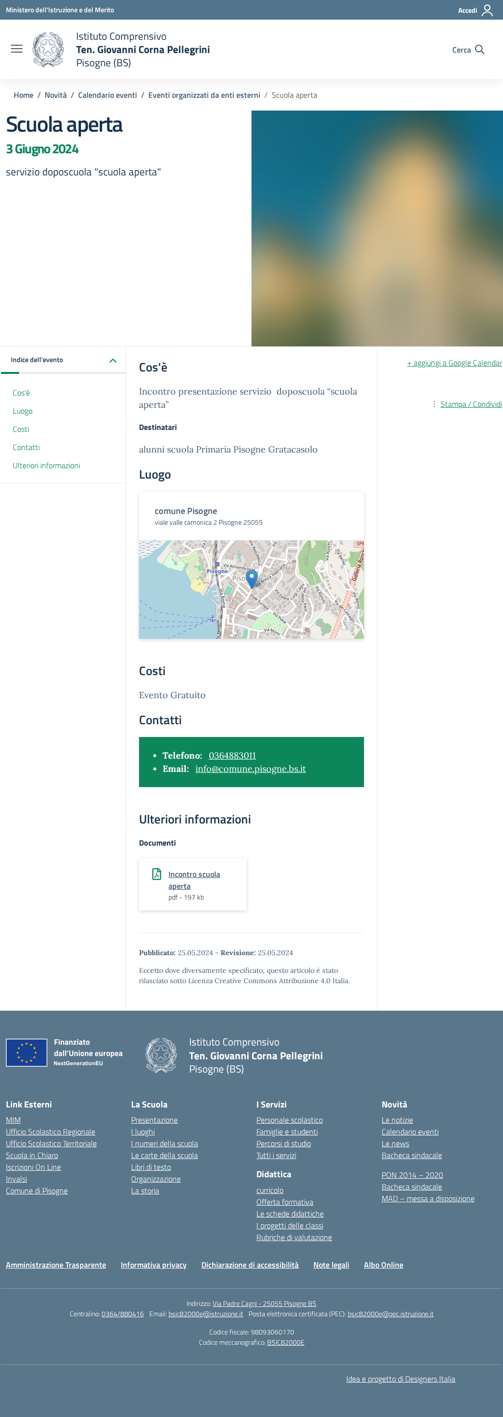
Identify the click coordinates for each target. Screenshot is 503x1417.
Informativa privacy (154, 1265)
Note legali (331, 1265)
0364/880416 (123, 1313)
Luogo (22, 411)
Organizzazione (156, 1179)
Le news (395, 1143)
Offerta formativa (284, 1202)
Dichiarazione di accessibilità (250, 1265)
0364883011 (232, 755)
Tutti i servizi (276, 1155)
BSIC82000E (286, 1342)
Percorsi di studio (283, 1143)
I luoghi (143, 1131)
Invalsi (16, 1179)
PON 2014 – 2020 (412, 1175)
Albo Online (383, 1265)
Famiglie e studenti (287, 1131)
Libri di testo (151, 1167)
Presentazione (154, 1120)
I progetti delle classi (289, 1225)
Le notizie (397, 1120)
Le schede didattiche (290, 1213)
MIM (13, 1120)
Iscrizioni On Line (33, 1167)
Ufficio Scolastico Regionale (50, 1131)
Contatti (26, 447)
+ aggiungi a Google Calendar (454, 362)
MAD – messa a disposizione (428, 1198)
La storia (145, 1190)
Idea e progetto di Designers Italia (400, 1379)
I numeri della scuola (164, 1143)
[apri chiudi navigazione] (17, 50)
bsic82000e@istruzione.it (205, 1313)
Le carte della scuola (164, 1155)
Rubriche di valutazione (294, 1237)
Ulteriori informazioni (46, 465)
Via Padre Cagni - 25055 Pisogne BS (264, 1303)
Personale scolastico (289, 1120)
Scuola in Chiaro (32, 1155)
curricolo (269, 1190)
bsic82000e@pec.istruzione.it (391, 1313)
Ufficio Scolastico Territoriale (51, 1143)
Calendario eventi (410, 1131)
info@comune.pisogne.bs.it (251, 768)
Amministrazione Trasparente (56, 1265)
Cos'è (21, 392)
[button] (63, 360)
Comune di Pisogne (37, 1190)
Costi (21, 429)
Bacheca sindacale (412, 1155)
